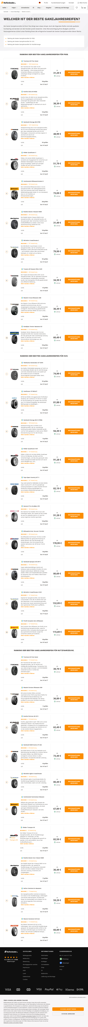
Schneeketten (25, 7)
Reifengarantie (27, 955)
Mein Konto (83, 3)
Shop (39, 7)
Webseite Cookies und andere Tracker (13, 1022)
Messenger (66, 963)
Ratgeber (48, 7)
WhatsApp (65, 959)
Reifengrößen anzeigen (74, 73)
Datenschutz (26, 976)
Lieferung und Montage (62, 7)
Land (24, 973)
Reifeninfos (26, 958)
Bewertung (26, 961)
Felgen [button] (14, 7)
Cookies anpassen (68, 1013)
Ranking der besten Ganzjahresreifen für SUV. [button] (20, 41)
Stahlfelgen (44, 958)
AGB (24, 970)
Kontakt (71, 3)
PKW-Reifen (44, 955)
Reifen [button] (5, 7)
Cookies (25, 979)
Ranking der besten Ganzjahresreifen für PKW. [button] (21, 38)
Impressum (26, 967)
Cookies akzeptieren (68, 1009)
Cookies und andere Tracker (29, 1016)
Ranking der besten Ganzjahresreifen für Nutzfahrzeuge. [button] (24, 44)
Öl (33, 7)
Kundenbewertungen (58, 3)
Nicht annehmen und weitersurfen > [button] (77, 997)
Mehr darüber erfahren (27, 77)
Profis (46, 3)
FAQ (61, 969)
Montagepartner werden (30, 964)
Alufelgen (44, 961)
